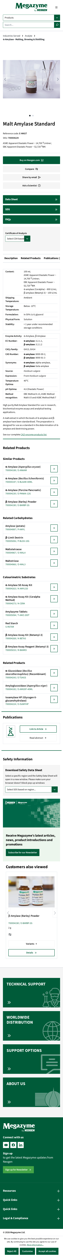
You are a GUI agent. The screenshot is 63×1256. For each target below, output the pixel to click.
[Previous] (5, 79)
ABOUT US (16, 1084)
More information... (35, 1244)
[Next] (58, 79)
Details (29, 952)
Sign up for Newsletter (16, 1169)
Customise (27, 1251)
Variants (30, 943)
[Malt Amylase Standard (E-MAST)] (31, 79)
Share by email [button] (29, 177)
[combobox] (28, 25)
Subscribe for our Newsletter (22, 852)
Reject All (11, 1251)
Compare (29, 169)
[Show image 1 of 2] (30, 115)
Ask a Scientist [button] (29, 185)
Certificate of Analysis (16, 233)
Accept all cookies (47, 1251)
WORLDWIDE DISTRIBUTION (20, 1019)
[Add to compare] (10, 934)
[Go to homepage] (31, 7)
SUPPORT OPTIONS (24, 1050)
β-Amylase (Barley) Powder (23, 916)
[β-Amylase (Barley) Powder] (31, 892)
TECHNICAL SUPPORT (26, 984)
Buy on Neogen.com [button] (30, 160)
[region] (31, 82)
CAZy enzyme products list (33, 434)
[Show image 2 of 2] (33, 115)
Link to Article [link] (36, 729)
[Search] (57, 25)
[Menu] (56, 7)
